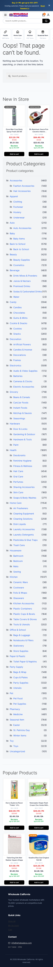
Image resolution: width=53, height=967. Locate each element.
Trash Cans (19, 545)
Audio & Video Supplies (25, 370)
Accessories (16, 180)
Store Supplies (20, 651)
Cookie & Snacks (18, 323)
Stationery (18, 645)
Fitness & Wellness (22, 466)
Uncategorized (17, 751)
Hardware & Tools (22, 439)
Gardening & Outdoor (24, 434)
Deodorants (19, 455)
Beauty (13, 254)
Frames (17, 360)
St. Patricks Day (21, 730)
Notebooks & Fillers (23, 640)
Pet (11, 693)
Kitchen (14, 577)
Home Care (15, 503)
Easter (16, 725)
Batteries (17, 376)
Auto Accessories (22, 228)
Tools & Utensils (21, 624)
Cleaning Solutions (22, 518)
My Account (13, 925)
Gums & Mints (20, 318)
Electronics (15, 365)
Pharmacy (15, 709)
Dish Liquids (19, 524)
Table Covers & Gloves (25, 619)
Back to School (17, 244)
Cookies (17, 328)
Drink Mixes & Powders (25, 275)
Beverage (14, 270)
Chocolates (19, 312)
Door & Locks (20, 429)
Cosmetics (18, 265)
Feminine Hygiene (22, 460)
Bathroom (18, 555)
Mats (15, 566)
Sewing (17, 571)
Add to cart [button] (14, 154)
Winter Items (19, 735)
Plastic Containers (22, 608)
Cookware (18, 587)
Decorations (19, 355)
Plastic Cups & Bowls (24, 614)
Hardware (15, 423)
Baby (12, 233)
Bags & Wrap (19, 672)
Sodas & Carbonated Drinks (27, 291)
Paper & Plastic (17, 656)
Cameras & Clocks (22, 381)
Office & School (18, 629)
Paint (15, 444)
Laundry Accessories (24, 529)
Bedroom (18, 561)
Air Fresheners (20, 508)
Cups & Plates (20, 677)
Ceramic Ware (20, 582)
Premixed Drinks (21, 286)
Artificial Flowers (22, 344)
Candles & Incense (22, 349)
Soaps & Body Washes (24, 497)
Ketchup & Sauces (22, 413)
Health (13, 450)
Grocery (14, 392)
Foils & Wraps (20, 592)
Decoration (15, 339)
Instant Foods (20, 407)
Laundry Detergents (23, 534)
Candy (13, 302)
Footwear (18, 207)
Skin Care (18, 492)
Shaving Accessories (24, 487)
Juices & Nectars (22, 281)
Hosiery (17, 212)
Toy (12, 740)
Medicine (18, 714)
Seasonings (19, 418)
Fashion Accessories (23, 185)
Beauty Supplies (21, 259)
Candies (17, 307)
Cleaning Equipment (23, 513)
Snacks (17, 333)
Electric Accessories (23, 386)
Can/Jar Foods (20, 402)
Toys (15, 746)
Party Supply (16, 666)
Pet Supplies (19, 703)
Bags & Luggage (21, 635)
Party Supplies (20, 682)
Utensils (17, 688)
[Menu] (5, 15)
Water (16, 296)
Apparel (14, 196)
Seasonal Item (17, 719)
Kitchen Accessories (23, 603)
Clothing (17, 201)
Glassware (18, 598)
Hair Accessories (22, 191)
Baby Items (19, 238)
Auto (12, 222)
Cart (10, 929)
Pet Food (18, 698)
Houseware (15, 550)
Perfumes (18, 481)
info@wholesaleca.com (21, 943)
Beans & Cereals (21, 397)
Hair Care (18, 471)
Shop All (11, 921)
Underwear (19, 217)
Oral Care (18, 476)
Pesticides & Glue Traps (25, 540)
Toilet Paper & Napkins (25, 661)
